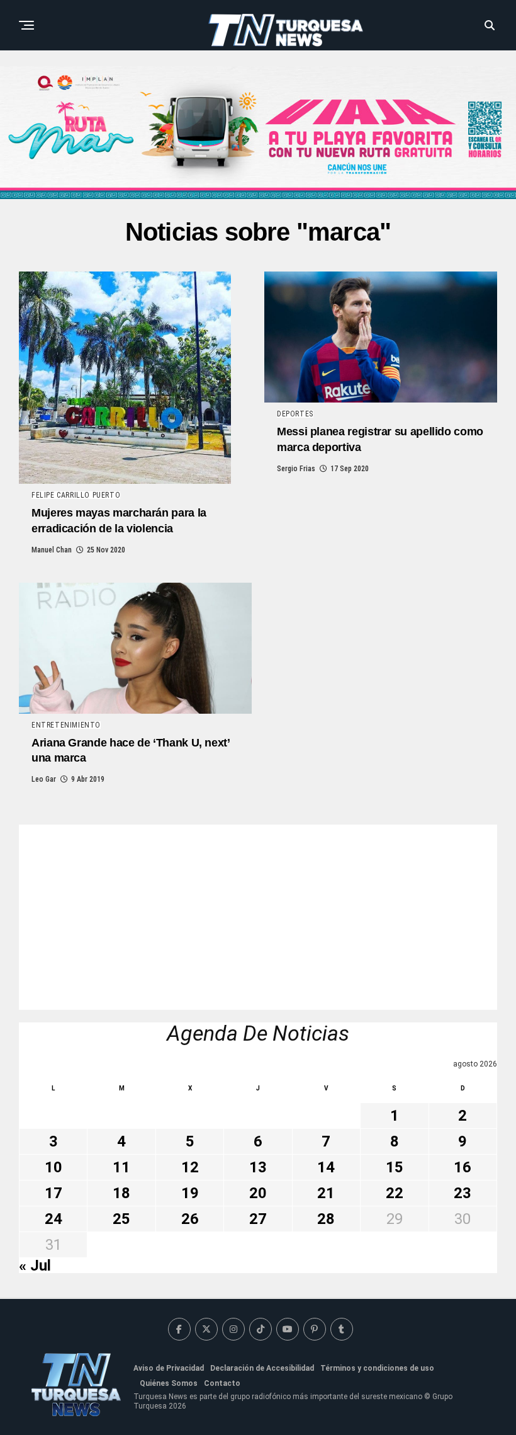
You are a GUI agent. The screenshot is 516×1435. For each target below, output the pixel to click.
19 (190, 1193)
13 (258, 1167)
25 (121, 1219)
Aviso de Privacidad (168, 1368)
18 (121, 1193)
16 (462, 1167)
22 (394, 1193)
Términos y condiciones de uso (377, 1368)
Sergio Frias (296, 468)
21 (326, 1193)
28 (326, 1219)
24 (53, 1219)
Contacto (222, 1383)
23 (462, 1193)
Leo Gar (43, 779)
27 (258, 1219)
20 (258, 1193)
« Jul (35, 1265)
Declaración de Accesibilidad (262, 1368)
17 (53, 1193)
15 (394, 1167)
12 (190, 1167)
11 (121, 1167)
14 (326, 1167)
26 (190, 1219)
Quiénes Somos (169, 1383)
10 (53, 1167)
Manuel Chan (51, 550)
